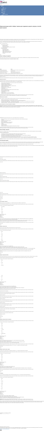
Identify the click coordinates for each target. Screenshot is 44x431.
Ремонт (2, 10)
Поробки (4, 13)
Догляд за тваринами (5, 14)
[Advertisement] (19, 20)
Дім (1, 6)
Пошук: (1, 4)
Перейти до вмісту (2, 0)
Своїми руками (3, 12)
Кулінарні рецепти (3, 9)
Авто (3, 7)
